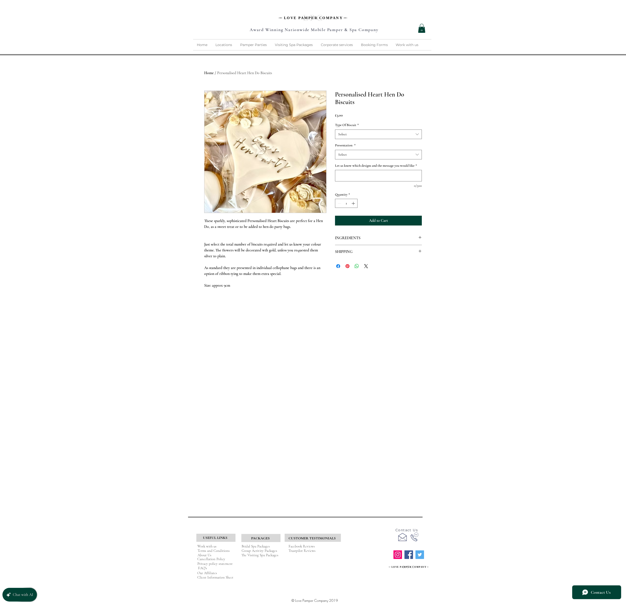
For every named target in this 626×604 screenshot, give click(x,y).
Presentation (345, 145)
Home (209, 73)
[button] (421, 28)
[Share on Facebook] (338, 266)
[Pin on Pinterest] (347, 266)
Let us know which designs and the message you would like (376, 166)
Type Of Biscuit (347, 125)
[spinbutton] (346, 203)
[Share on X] (366, 266)
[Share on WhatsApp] (357, 266)
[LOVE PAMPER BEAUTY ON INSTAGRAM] (397, 554)
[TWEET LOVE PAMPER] (419, 554)
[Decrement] (339, 203)
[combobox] (378, 134)
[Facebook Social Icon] (408, 554)
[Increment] (354, 203)
